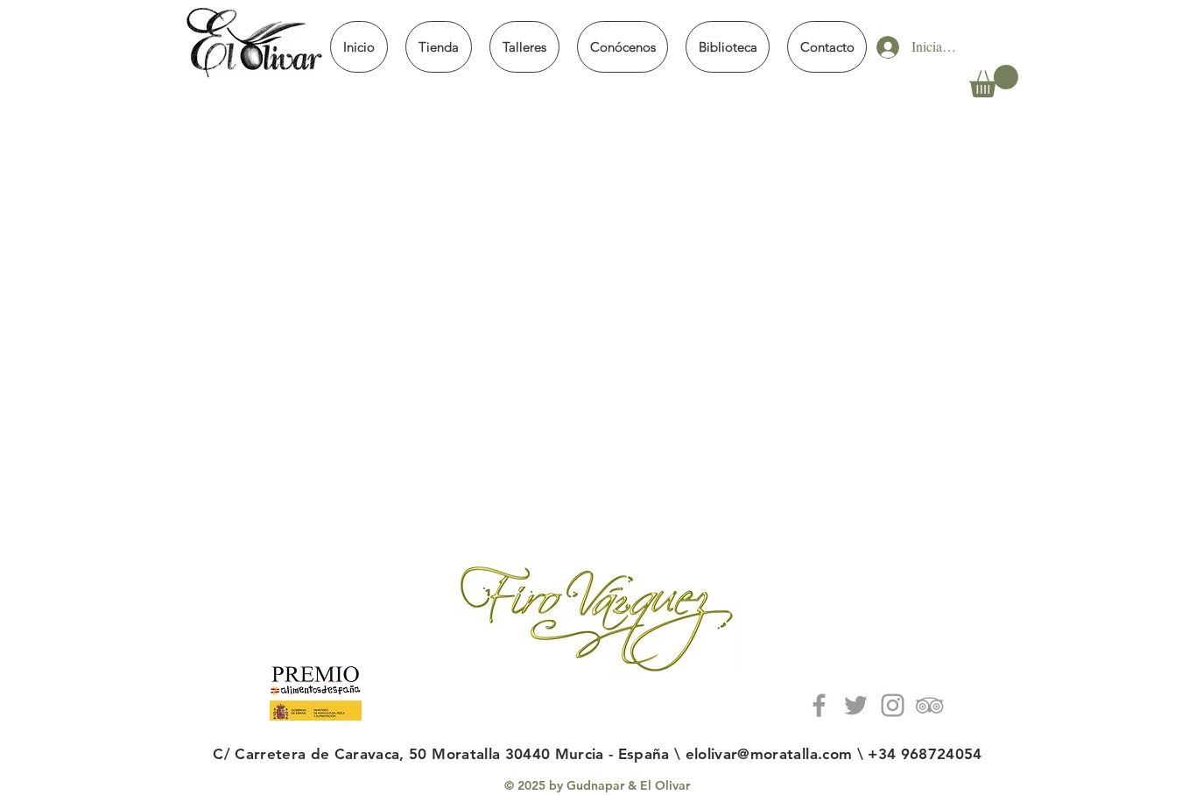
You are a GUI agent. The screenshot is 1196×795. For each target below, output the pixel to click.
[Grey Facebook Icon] (819, 705)
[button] (438, 47)
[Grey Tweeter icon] (856, 705)
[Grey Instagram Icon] (892, 705)
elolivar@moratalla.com (769, 754)
